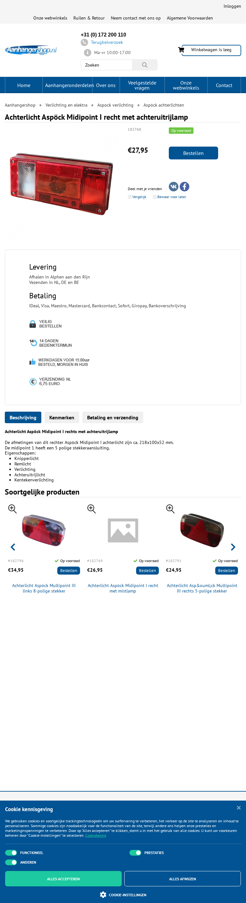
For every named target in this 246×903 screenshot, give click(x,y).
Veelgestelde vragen (142, 85)
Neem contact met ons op (136, 18)
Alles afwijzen (182, 878)
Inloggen (232, 6)
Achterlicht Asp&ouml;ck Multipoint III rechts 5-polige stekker (202, 588)
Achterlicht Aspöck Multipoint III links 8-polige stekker (44, 588)
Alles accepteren (63, 878)
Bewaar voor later (171, 197)
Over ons (106, 85)
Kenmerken (61, 417)
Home (23, 85)
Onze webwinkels (50, 18)
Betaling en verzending (112, 417)
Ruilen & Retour (89, 18)
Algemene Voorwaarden (190, 18)
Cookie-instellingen (127, 894)
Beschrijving (23, 417)
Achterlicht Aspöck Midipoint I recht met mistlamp (123, 588)
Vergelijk (139, 197)
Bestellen (193, 153)
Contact (224, 85)
